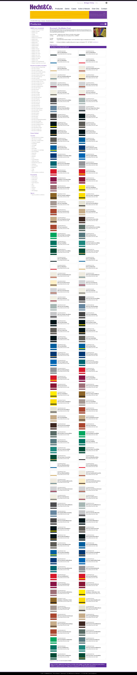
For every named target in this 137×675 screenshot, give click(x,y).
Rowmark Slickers (35, 114)
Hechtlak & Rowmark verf (37, 162)
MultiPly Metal (35, 39)
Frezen (33, 158)
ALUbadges (34, 145)
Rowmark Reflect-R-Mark (37, 127)
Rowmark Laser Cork (36, 106)
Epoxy (33, 170)
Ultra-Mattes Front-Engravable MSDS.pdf (60, 47)
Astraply (33, 34)
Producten (59, 9)
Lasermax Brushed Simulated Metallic (39, 79)
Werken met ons (80, 2)
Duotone (33, 146)
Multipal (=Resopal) (35, 31)
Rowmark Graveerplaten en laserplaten (53, 20)
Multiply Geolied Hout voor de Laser (39, 63)
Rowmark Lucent (35, 91)
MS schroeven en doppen (36, 138)
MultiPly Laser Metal (36, 58)
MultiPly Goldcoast (35, 48)
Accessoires (33, 135)
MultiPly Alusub (35, 59)
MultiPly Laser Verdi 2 (36, 53)
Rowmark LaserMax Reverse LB (38, 83)
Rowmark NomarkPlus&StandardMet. (39, 119)
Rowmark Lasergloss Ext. (37, 129)
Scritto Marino (34, 181)
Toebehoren (34, 164)
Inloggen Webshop (89, 2)
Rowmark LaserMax (36, 78)
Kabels (33, 185)
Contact (104, 9)
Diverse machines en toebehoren (38, 172)
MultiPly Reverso (35, 36)
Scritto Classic (34, 176)
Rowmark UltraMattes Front (37, 122)
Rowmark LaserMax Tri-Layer (37, 81)
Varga (33, 169)
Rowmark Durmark (35, 111)
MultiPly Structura (35, 44)
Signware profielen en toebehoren (38, 194)
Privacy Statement (56, 673)
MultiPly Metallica (35, 45)
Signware (32, 193)
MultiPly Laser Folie (36, 52)
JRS (32, 184)
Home (39, 20)
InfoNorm (34, 187)
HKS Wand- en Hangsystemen (37, 140)
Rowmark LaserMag (36, 94)
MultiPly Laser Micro (36, 50)
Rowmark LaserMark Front (37, 84)
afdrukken (102, 24)
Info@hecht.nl (93, 673)
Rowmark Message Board (37, 97)
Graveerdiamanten (35, 159)
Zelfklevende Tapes (35, 161)
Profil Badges (34, 143)
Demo (67, 9)
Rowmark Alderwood (36, 100)
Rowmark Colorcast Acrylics (37, 73)
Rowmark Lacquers (35, 113)
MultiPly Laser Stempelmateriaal (38, 61)
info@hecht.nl (95, 42)
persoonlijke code (57, 660)
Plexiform (34, 156)
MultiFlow (34, 167)
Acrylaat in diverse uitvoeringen (38, 29)
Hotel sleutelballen (35, 151)
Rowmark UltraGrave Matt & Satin (38, 67)
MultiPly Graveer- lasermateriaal (37, 28)
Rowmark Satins (35, 116)
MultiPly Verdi (34, 32)
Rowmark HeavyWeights (36, 121)
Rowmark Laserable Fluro (37, 130)
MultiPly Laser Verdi (36, 55)
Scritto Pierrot (34, 179)
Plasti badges (34, 148)
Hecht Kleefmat (35, 165)
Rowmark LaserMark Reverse (37, 86)
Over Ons (95, 9)
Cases (73, 9)
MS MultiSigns (35, 190)
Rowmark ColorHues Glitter (37, 70)
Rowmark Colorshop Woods (37, 108)
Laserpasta (34, 154)
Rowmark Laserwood (36, 102)
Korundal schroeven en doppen (38, 137)
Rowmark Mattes (35, 118)
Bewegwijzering (34, 174)
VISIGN (33, 189)
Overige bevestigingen (36, 142)
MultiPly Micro (35, 42)
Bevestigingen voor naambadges (38, 150)
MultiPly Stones (35, 47)
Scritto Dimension (35, 182)
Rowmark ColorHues (36, 68)
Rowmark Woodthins (36, 103)
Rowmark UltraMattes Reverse (37, 124)
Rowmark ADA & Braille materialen (38, 72)
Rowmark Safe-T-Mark (36, 125)
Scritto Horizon (35, 178)
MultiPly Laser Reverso (36, 56)
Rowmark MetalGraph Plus (37, 76)
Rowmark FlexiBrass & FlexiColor (38, 75)
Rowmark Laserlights (36, 92)
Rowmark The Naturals (36, 87)
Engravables (34, 153)
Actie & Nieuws (84, 9)
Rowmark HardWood (36, 105)
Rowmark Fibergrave (36, 98)
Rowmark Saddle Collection (37, 110)
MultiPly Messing (35, 40)
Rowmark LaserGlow (36, 95)
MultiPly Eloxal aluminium (37, 37)
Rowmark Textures (35, 89)
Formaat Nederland (35, 133)
